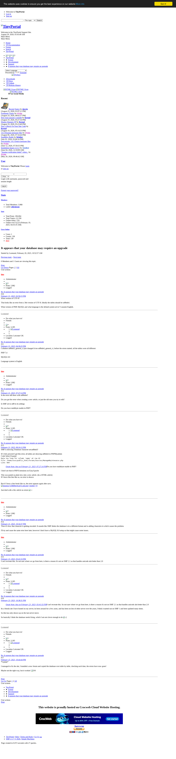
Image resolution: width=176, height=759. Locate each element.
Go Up (3, 681)
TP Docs (9, 81)
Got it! (163, 3)
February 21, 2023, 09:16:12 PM (13, 447)
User (3, 161)
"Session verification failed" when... (14, 152)
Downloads (10, 79)
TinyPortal (10, 737)
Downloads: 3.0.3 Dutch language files (16, 141)
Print (3, 265)
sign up (6, 169)
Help (17, 737)
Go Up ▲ (38, 737)
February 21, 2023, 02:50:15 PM (13, 296)
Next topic (17, 257)
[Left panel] (7, 55)
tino (2, 274)
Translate (23, 73)
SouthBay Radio (7, 137)
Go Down (5, 267)
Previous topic (6, 257)
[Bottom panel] (13, 55)
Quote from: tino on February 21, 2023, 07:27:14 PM (26, 467)
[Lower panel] (10, 55)
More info (80, 3)
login (27, 166)
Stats (3, 195)
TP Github (10, 83)
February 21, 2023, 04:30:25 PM (13, 346)
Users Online (5, 229)
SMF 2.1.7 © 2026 (13, 739)
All (18, 267)
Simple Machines (27, 739)
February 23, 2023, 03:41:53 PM (13, 559)
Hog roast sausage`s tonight (11, 118)
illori (7, 241)
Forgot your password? (9, 190)
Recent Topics (14, 109)
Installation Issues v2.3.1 (10, 148)
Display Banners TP (8, 122)
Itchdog (19, 137)
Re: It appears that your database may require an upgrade (22, 292)
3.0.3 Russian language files (11, 133)
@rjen (19, 113)
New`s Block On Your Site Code (13, 126)
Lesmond (5, 314)
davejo (25, 109)
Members (4, 200)
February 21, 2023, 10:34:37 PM (13, 524)
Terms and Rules (26, 737)
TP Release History (13, 85)
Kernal (27, 118)
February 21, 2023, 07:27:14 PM (13, 393)
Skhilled (25, 148)
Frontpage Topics (7, 113)
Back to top (79, 726)
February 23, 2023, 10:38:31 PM (13, 600)
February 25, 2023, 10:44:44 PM (13, 660)
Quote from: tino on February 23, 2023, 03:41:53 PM (26, 605)
